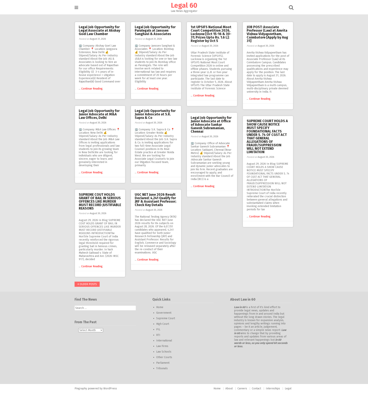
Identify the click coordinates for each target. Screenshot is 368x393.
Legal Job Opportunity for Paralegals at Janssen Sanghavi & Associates (155, 30)
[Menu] (76, 7)
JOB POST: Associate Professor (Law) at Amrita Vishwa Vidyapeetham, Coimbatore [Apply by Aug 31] (267, 34)
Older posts (88, 284)
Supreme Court (165, 318)
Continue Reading (92, 88)
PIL (158, 329)
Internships (273, 388)
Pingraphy (81, 388)
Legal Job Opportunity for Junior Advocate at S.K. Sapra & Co (155, 114)
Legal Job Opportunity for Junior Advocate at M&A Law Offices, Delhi (99, 114)
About (229, 388)
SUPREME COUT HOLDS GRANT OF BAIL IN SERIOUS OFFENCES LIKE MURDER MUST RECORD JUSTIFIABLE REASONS (100, 201)
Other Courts (164, 357)
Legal (288, 388)
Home (159, 307)
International (164, 340)
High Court (162, 324)
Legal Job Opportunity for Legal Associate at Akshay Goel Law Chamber (99, 30)
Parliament (162, 362)
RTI (158, 335)
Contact (256, 388)
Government (163, 312)
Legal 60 (184, 5)
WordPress (110, 388)
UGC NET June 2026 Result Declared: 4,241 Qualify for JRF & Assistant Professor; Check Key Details (155, 199)
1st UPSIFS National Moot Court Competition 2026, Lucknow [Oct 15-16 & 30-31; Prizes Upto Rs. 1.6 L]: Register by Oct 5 (211, 34)
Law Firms (162, 346)
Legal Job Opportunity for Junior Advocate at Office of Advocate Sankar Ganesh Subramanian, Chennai (211, 125)
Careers (242, 388)
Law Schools (163, 351)
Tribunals (162, 368)
